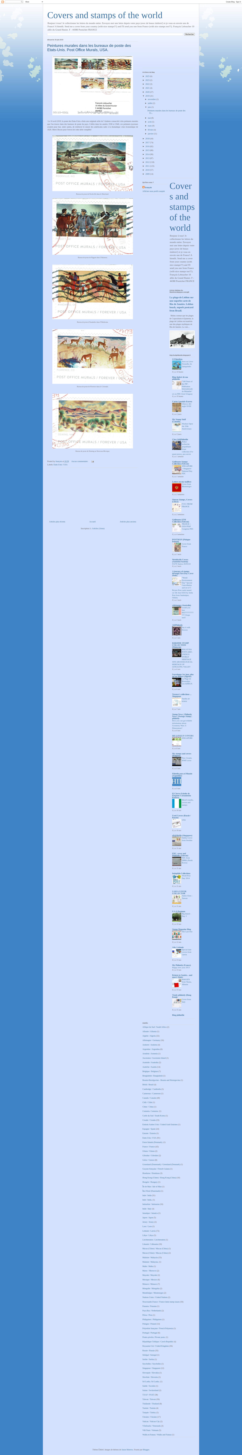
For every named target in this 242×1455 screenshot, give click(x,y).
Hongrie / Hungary (150, 1182)
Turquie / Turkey (149, 1412)
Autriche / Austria (149, 1067)
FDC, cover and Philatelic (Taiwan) (180, 854)
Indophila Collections (181, 873)
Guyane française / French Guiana (156, 1169)
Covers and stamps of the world (104, 15)
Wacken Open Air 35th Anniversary (187, 426)
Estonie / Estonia (149, 1133)
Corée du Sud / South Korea (153, 1116)
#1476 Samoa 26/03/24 (181, 564)
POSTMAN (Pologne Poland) (181, 540)
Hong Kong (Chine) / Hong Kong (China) (159, 1178)
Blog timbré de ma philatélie (180, 378)
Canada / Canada (149, 1098)
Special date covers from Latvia (186, 952)
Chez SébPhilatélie (180, 439)
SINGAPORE (187, 738)
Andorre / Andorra (149, 1045)
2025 (147, 76)
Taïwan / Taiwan (149, 1399)
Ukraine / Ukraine (149, 1417)
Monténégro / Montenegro (152, 1293)
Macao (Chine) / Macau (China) (155, 1248)
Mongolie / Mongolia (150, 1288)
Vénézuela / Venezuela (151, 1426)
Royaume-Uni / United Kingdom (155, 1346)
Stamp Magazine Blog (181, 929)
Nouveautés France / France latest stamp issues (161, 1302)
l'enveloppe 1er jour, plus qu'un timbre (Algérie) (183, 675)
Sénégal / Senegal (149, 1355)
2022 (147, 84)
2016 (147, 146)
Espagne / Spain (148, 1129)
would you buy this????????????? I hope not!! (187, 612)
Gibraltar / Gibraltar (150, 1155)
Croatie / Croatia (149, 1120)
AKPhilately (177, 625)
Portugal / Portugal (149, 1333)
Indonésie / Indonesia (150, 1204)
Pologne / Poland (149, 1324)
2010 (147, 170)
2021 (147, 88)
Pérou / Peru (147, 1315)
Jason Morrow (127, 1450)
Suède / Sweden (148, 1386)
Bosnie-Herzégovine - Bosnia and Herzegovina (161, 1080)
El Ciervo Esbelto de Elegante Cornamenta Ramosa (181, 795)
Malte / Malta (147, 1266)
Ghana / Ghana (148, 1151)
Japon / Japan (147, 1217)
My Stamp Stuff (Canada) (179, 420)
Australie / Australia (150, 1062)
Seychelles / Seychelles (151, 1364)
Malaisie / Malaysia (150, 1257)
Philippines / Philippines (152, 1319)
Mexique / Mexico (149, 1280)
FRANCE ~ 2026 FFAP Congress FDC (187, 526)
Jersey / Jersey (148, 1222)
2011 (147, 166)
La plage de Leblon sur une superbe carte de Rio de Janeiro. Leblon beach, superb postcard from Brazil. (181, 304)
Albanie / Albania (149, 1031)
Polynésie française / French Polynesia (157, 1328)
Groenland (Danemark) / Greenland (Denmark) (161, 1164)
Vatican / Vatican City (151, 1421)
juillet (150, 103)
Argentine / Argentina (151, 1049)
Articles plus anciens (128, 522)
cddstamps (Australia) (181, 605)
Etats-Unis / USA (61, 465)
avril (150, 122)
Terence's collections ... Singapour (181, 695)
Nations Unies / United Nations (154, 1297)
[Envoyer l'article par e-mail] (92, 461)
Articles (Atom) (98, 528)
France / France (148, 1147)
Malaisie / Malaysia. (150, 1262)
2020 (147, 92)
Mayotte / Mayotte (149, 1275)
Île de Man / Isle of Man (152, 1187)
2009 (147, 174)
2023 (147, 80)
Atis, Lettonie (178, 947)
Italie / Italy (146, 1209)
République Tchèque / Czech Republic (157, 1342)
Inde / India (147, 1195)
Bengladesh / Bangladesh (152, 1076)
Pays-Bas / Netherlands (151, 1311)
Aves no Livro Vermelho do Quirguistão (187, 364)
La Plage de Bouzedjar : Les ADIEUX (187, 681)
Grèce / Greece (148, 1160)
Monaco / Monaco (149, 1284)
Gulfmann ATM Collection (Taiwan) (180, 521)
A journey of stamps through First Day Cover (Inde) (182, 573)
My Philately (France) (181, 965)
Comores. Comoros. (150, 1111)
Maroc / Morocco (149, 1271)
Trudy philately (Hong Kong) (181, 996)
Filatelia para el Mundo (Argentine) (182, 775)
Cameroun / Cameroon (151, 1093)
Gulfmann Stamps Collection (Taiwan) (180, 463)
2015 (147, 150)
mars (150, 126)
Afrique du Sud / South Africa (154, 1027)
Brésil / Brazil (147, 1085)
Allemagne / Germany (151, 1040)
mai (149, 118)
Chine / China (148, 1107)
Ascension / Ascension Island (154, 1058)
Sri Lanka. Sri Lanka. (151, 1381)
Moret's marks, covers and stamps (187, 802)
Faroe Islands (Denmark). (152, 1142)
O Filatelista (177, 359)
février (151, 130)
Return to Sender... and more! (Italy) (182, 976)
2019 (147, 96)
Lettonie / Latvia (149, 1231)
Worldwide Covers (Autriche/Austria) (180, 561)
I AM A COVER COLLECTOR (179, 892)
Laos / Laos (147, 1226)
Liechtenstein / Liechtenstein (153, 1240)
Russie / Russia (148, 1350)
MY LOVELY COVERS (182, 736)
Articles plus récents (57, 522)
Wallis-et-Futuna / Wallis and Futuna (156, 1435)
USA (184, 820)
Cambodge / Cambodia (151, 1089)
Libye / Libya (147, 1235)
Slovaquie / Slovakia (150, 1373)
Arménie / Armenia (150, 1054)
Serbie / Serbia (148, 1359)
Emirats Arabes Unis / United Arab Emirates (160, 1124)
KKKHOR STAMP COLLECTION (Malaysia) (180, 645)
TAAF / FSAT (148, 1395)
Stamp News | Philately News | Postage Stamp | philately (182, 716)
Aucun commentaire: (79, 461)
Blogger (146, 1450)
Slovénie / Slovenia (150, 1377)
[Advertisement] (92, 493)
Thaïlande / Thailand (150, 1404)
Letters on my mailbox (181, 482)
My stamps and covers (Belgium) (181, 755)
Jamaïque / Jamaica (150, 1213)
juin (149, 107)
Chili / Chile (147, 1102)
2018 (147, 139)
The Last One (187, 931)
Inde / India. (147, 1200)
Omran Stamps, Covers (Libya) (182, 501)
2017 (147, 142)
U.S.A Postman (178, 911)
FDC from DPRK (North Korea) (187, 860)
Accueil (92, 522)
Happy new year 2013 (181, 967)
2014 (147, 154)
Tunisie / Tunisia (149, 1408)
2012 (147, 162)
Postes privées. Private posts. (153, 1337)
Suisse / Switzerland (150, 1390)
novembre (152, 99)
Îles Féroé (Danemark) (151, 1191)
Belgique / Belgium (150, 1071)
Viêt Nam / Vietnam (150, 1430)
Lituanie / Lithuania (150, 1244)
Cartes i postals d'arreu (182, 401)
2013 (147, 158)
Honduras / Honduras (151, 1173)
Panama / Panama (149, 1306)
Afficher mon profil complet (153, 191)
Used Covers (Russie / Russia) (181, 817)
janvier (151, 134)
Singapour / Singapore (151, 1368)
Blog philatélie (178, 1015)
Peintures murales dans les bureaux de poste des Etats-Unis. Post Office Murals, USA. (89, 47)
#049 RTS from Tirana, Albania (187, 982)
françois (148, 187)
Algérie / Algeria (149, 1036)
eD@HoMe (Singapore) (182, 835)
